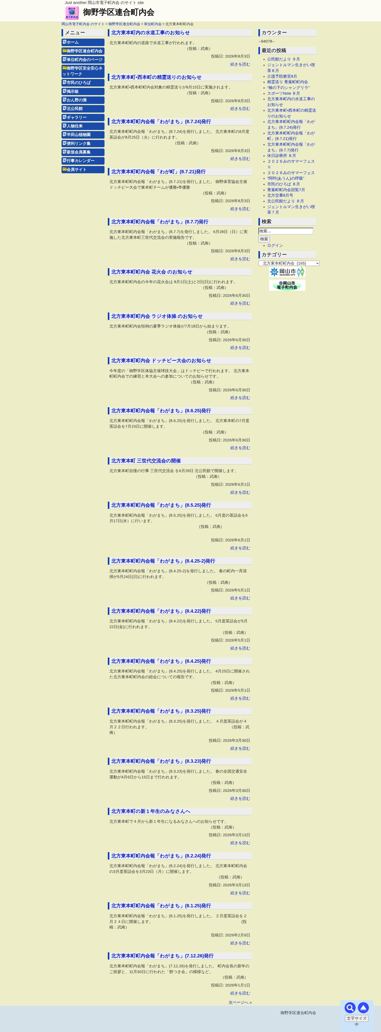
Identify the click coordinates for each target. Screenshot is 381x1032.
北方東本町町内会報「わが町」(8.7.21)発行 (158, 171)
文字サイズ (357, 1018)
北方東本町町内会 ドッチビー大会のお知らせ (161, 360)
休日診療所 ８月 (281, 155)
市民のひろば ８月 (283, 184)
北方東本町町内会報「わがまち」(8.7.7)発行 (159, 221)
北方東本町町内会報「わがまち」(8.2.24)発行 (161, 856)
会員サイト (77, 169)
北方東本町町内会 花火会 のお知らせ (151, 272)
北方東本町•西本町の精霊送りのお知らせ (156, 77)
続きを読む (240, 64)
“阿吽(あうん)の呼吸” (285, 178)
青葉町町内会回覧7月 (286, 190)
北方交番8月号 (280, 195)
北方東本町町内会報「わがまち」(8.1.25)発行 (161, 905)
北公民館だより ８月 (285, 201)
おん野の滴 (77, 100)
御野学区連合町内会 (119, 12)
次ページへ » (240, 1002)
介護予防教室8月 (282, 76)
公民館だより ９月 (283, 59)
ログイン (275, 245)
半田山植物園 (79, 134)
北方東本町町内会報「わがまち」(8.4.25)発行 (161, 661)
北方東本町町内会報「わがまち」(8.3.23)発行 (161, 761)
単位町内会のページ (85, 59)
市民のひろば (79, 82)
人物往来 (75, 126)
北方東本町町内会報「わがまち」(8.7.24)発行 (161, 121)
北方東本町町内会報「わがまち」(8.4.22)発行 (161, 611)
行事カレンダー (81, 160)
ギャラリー (77, 117)
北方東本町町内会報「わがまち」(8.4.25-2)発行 (163, 561)
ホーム (73, 42)
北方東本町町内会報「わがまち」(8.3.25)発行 (161, 711)
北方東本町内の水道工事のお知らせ (150, 32)
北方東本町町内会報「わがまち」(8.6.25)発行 (161, 410)
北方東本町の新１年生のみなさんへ (150, 811)
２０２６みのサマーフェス (291, 173)
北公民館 (75, 108)
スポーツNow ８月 (283, 93)
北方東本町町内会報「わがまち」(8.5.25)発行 (161, 505)
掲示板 (73, 91)
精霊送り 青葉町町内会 (287, 82)
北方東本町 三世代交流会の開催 (146, 460)
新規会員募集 (79, 152)
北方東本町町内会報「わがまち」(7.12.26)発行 (162, 956)
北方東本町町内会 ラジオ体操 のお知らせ (157, 316)
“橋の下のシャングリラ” (288, 87)
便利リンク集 (79, 143)
